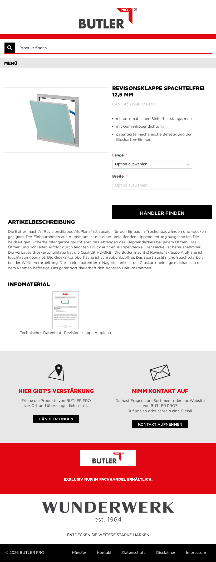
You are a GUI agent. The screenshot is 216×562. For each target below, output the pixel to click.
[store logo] (108, 17)
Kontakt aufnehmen (160, 424)
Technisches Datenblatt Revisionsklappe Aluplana (65, 332)
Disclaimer (165, 552)
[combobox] (113, 48)
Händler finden (162, 213)
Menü (10, 63)
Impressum (196, 552)
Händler (79, 552)
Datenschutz (134, 552)
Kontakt (104, 552)
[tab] (108, 63)
